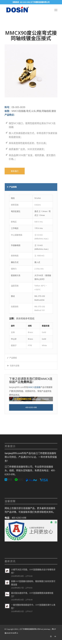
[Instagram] (51, 636)
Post (41, 629)
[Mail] (55, 636)
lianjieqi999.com (13, 453)
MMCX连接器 (34, 387)
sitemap (47, 629)
